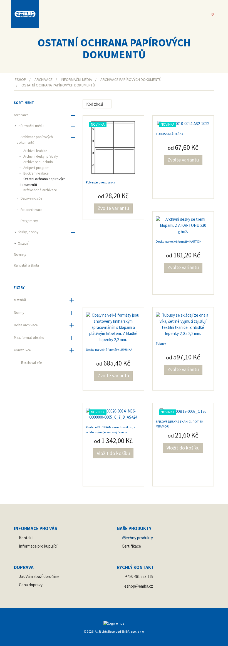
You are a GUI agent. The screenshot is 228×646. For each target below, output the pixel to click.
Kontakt (26, 537)
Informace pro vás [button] (35, 528)
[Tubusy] (183, 323)
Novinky (20, 254)
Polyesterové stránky (100, 182)
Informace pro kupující (38, 546)
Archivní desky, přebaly (40, 156)
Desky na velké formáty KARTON (179, 241)
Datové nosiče (31, 198)
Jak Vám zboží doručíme (39, 576)
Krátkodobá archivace (40, 190)
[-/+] (116, 104)
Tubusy (161, 343)
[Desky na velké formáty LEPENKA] (113, 326)
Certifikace (131, 546)
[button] (187, 14)
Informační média (30, 125)
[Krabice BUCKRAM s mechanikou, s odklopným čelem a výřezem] (113, 413)
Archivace (21, 115)
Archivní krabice (35, 150)
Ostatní (23, 243)
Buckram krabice (35, 173)
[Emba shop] (25, 14)
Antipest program (36, 167)
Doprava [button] (24, 567)
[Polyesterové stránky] (113, 147)
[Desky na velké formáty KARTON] (183, 224)
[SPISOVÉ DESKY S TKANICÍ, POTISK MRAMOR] (183, 411)
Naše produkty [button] (134, 528)
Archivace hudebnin (38, 162)
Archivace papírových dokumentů (35, 140)
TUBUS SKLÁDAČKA (170, 134)
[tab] (45, 300)
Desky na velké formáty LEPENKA (109, 349)
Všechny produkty (137, 537)
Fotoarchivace (31, 209)
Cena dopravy (31, 584)
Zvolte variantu (113, 208)
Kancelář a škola (26, 265)
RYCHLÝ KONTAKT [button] (135, 567)
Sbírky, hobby (27, 232)
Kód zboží (95, 104)
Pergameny (29, 220)
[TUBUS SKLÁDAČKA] (183, 123)
